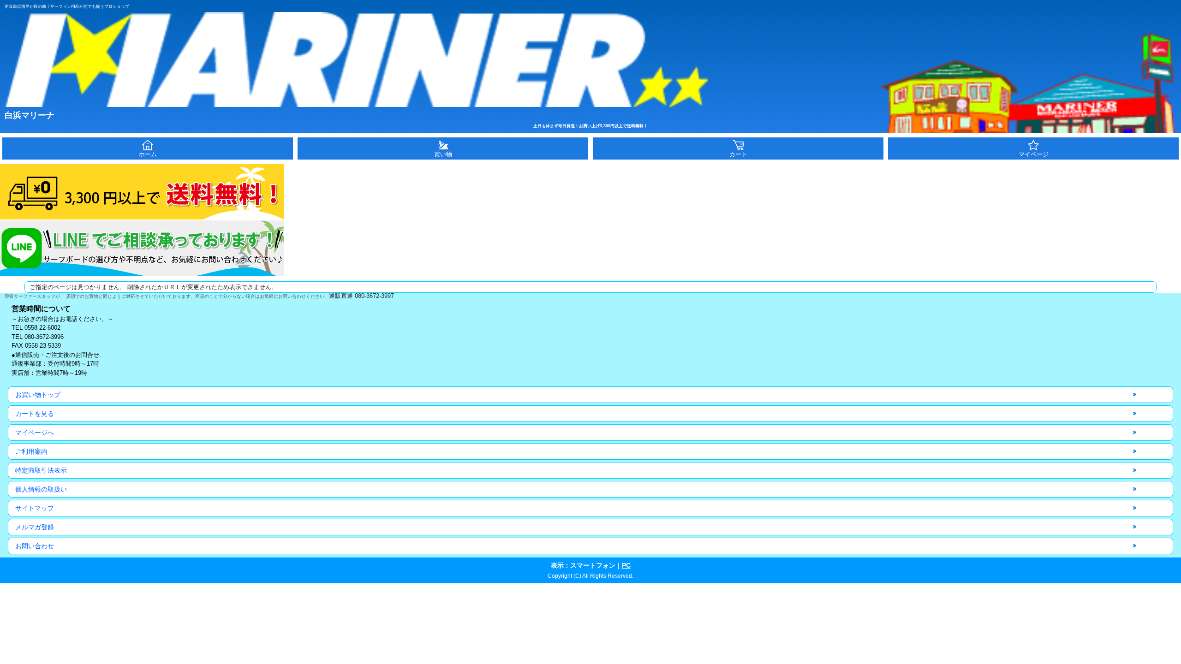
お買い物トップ (37, 394)
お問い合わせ (34, 546)
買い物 (443, 154)
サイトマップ (34, 508)
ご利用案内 (31, 451)
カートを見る (34, 413)
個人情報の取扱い (41, 489)
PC (626, 565)
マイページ (1034, 154)
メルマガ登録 (34, 527)
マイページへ (34, 432)
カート (738, 154)
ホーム (148, 154)
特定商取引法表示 (41, 470)
